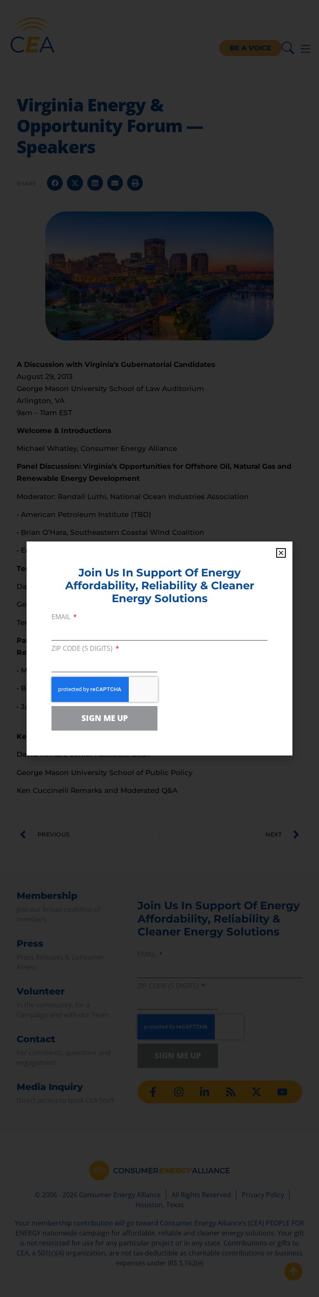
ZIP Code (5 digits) (83, 649)
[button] (281, 553)
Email (62, 617)
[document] (159, 648)
